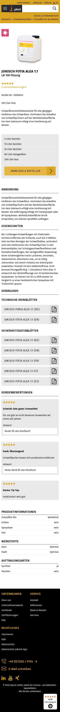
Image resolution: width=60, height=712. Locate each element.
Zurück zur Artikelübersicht (46, 16)
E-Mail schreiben (20, 669)
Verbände (6, 610)
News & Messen (38, 610)
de (54, 3)
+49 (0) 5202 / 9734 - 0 (23, 661)
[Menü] (55, 695)
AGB (3, 639)
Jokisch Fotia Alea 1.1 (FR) (21, 360)
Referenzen (36, 605)
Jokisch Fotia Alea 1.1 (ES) (21, 381)
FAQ (3, 620)
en (57, 3)
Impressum (7, 634)
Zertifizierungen (9, 615)
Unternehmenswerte (12, 605)
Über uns (6, 600)
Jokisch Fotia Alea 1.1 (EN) (21, 319)
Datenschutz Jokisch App (14, 649)
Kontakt (34, 600)
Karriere (34, 615)
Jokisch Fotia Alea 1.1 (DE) (21, 340)
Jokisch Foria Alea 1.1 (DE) (22, 309)
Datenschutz (7, 644)
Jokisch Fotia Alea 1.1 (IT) (21, 371)
